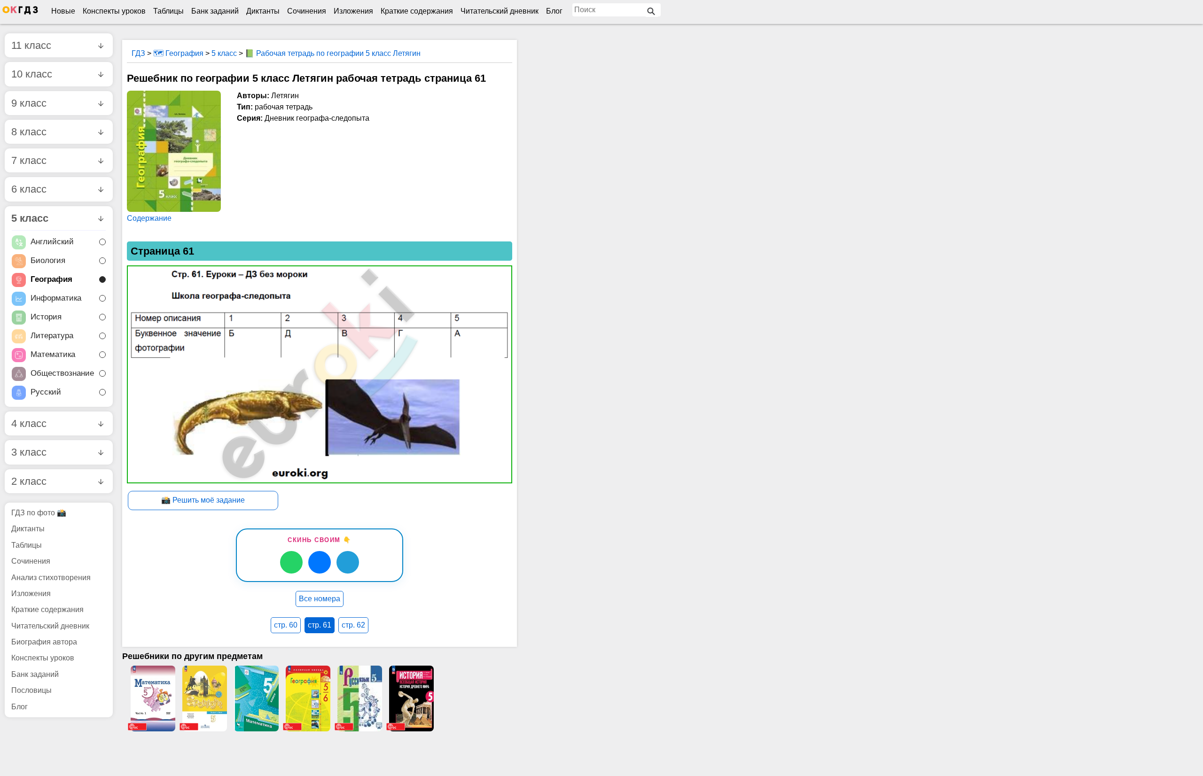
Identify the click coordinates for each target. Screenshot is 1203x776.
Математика (53, 354)
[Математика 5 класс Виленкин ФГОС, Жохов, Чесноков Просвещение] (153, 698)
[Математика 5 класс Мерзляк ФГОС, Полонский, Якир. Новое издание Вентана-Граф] (256, 698)
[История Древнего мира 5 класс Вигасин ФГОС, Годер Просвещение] (411, 698)
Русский (46, 392)
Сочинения (306, 11)
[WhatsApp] (291, 562)
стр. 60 (285, 625)
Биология (48, 260)
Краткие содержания (417, 11)
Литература (52, 336)
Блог (554, 11)
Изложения (353, 11)
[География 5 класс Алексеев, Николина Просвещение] (308, 698)
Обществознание (62, 373)
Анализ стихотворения (51, 578)
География (51, 279)
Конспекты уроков (114, 11)
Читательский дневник (500, 11)
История (46, 317)
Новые (63, 11)
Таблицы (168, 11)
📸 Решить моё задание (203, 500)
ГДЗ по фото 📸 (38, 513)
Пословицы (31, 690)
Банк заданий (215, 11)
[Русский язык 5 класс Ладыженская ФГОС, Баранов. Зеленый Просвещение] (359, 698)
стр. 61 (319, 625)
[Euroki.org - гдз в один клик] (20, 12)
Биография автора (44, 642)
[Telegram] (347, 562)
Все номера (319, 599)
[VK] (319, 562)
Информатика (56, 298)
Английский (52, 242)
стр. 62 (353, 625)
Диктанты (263, 11)
